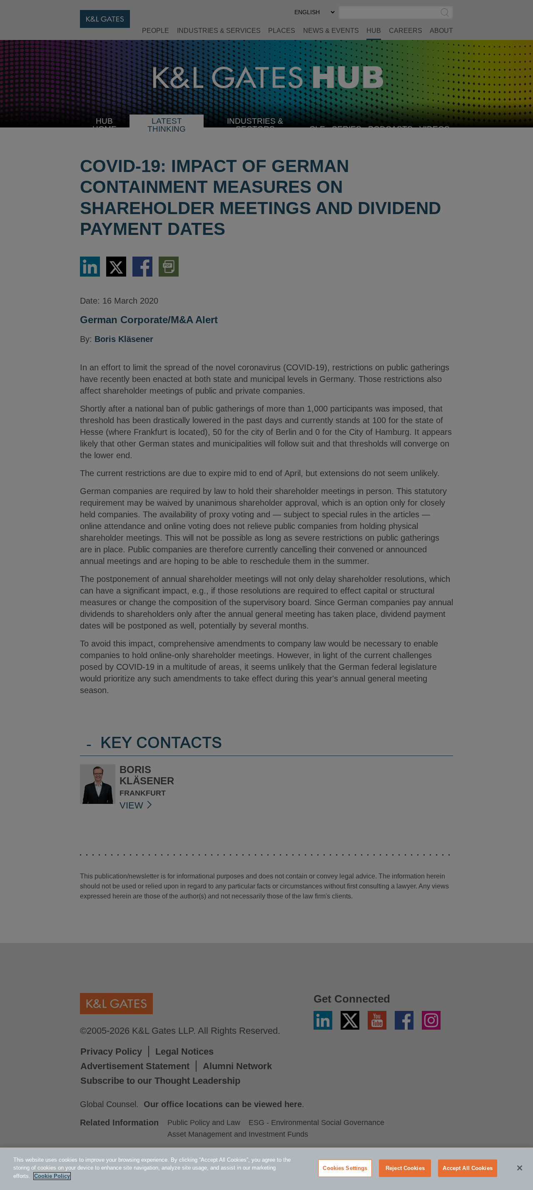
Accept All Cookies (467, 1168)
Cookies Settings (345, 1168)
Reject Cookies (405, 1168)
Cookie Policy (52, 1176)
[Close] (520, 1168)
